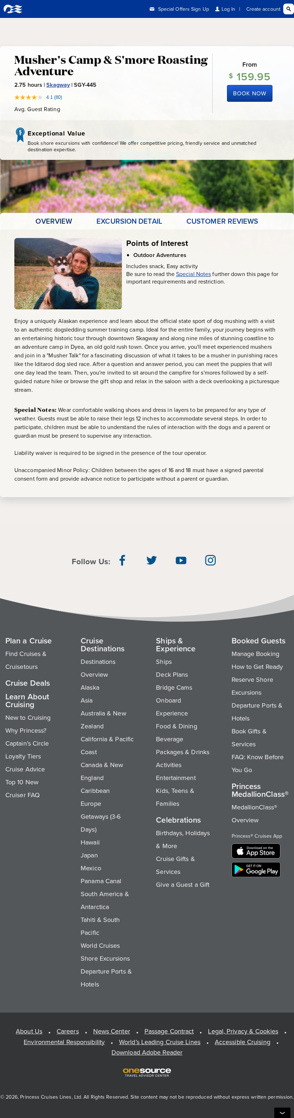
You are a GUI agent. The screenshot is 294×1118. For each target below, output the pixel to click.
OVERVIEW (53, 221)
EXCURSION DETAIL (129, 221)
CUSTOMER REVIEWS (222, 221)
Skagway (58, 85)
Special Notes (193, 274)
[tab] (53, 221)
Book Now (249, 93)
